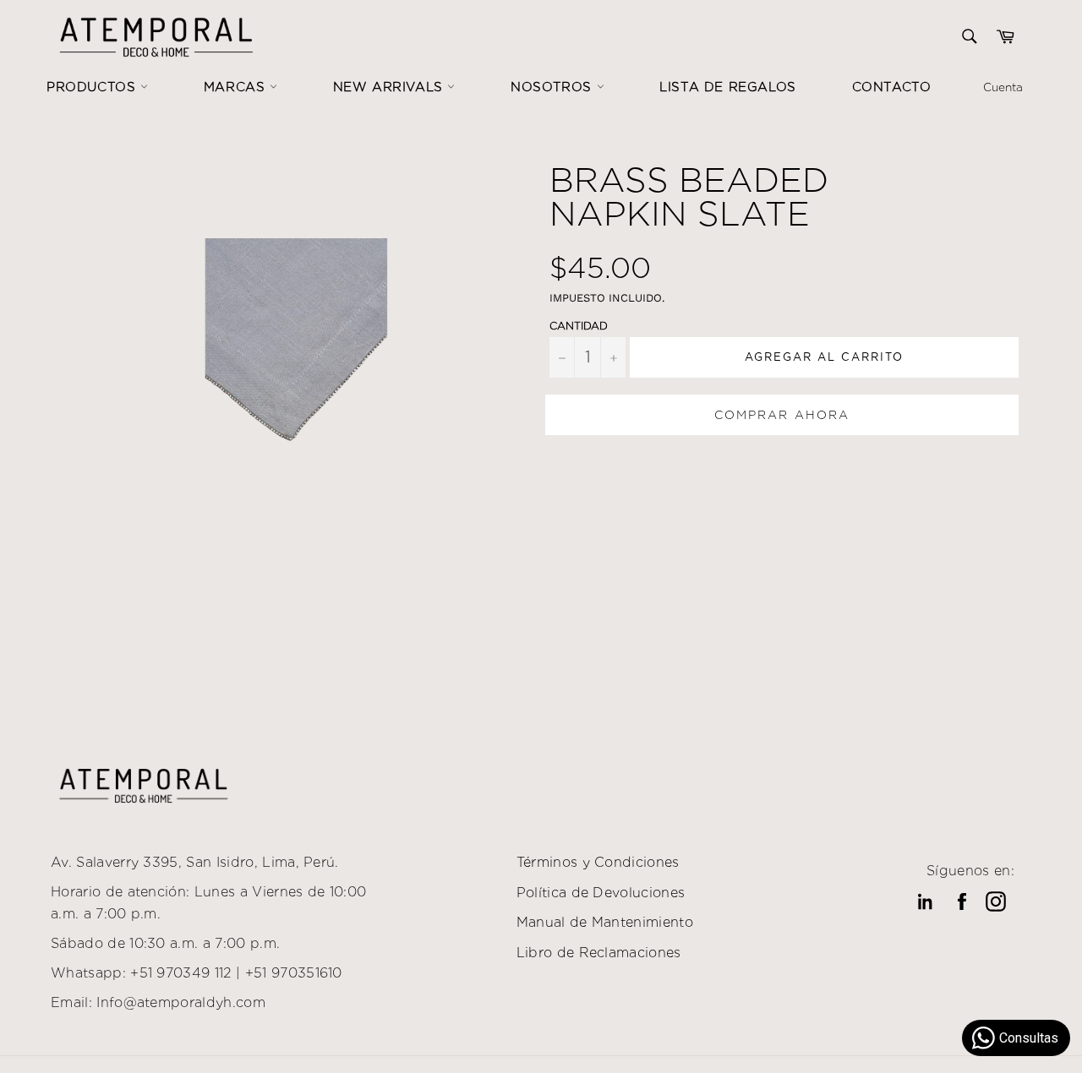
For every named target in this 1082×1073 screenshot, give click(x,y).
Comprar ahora (782, 415)
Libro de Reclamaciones (598, 953)
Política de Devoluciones (601, 893)
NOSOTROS (553, 87)
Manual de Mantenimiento (604, 922)
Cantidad (578, 325)
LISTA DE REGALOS (727, 87)
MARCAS (237, 87)
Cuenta (1003, 87)
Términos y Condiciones (598, 862)
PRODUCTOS (93, 87)
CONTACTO (892, 87)
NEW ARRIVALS (390, 87)
